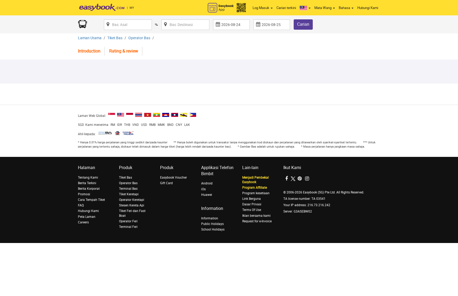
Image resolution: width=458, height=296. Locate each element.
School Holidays (212, 229)
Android (207, 183)
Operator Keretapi (131, 200)
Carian (303, 24)
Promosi (84, 194)
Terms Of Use (251, 210)
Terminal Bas (128, 189)
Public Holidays (212, 224)
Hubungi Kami (367, 8)
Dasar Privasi (251, 204)
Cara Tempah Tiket (91, 200)
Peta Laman (86, 217)
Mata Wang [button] (323, 8)
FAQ (81, 205)
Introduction (89, 51)
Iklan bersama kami (256, 216)
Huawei (206, 195)
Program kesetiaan (256, 193)
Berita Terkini (87, 183)
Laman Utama (90, 38)
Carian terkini (286, 8)
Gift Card (166, 183)
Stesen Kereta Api (131, 205)
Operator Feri (128, 221)
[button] (305, 8)
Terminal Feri (128, 227)
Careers (83, 222)
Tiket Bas (114, 38)
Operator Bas (139, 38)
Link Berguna (251, 199)
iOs (203, 189)
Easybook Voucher (173, 177)
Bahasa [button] (345, 8)
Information (209, 218)
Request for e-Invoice (257, 221)
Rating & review (123, 51)
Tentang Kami (88, 177)
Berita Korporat (89, 189)
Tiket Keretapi (129, 194)
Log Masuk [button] (261, 8)
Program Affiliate (254, 187)
